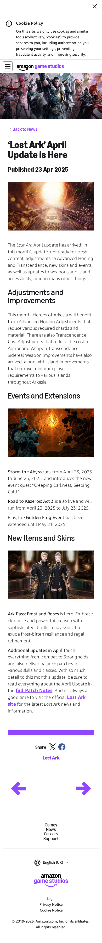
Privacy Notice (51, 904)
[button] (8, 66)
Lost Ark (51, 758)
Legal (51, 898)
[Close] (95, 6)
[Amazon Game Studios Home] (40, 67)
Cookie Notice (51, 910)
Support (51, 838)
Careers (51, 834)
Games (51, 825)
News (51, 829)
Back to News (25, 129)
